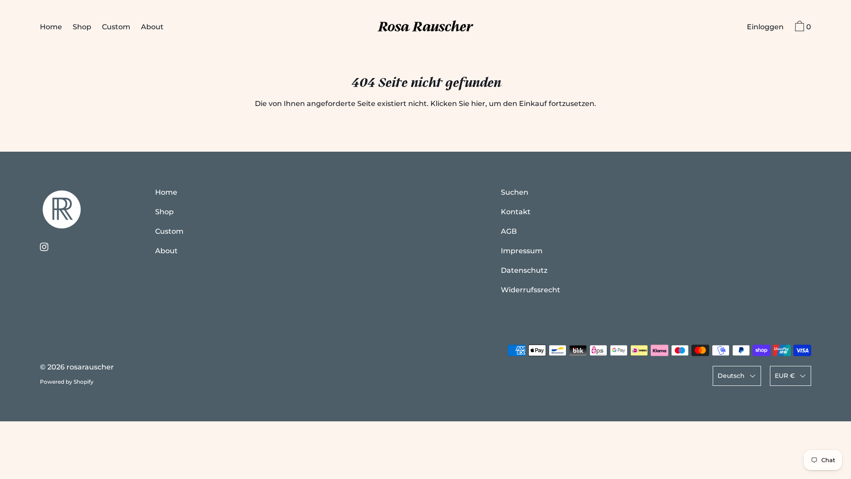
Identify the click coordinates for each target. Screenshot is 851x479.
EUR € (785, 376)
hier (478, 103)
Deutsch (731, 376)
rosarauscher (90, 367)
